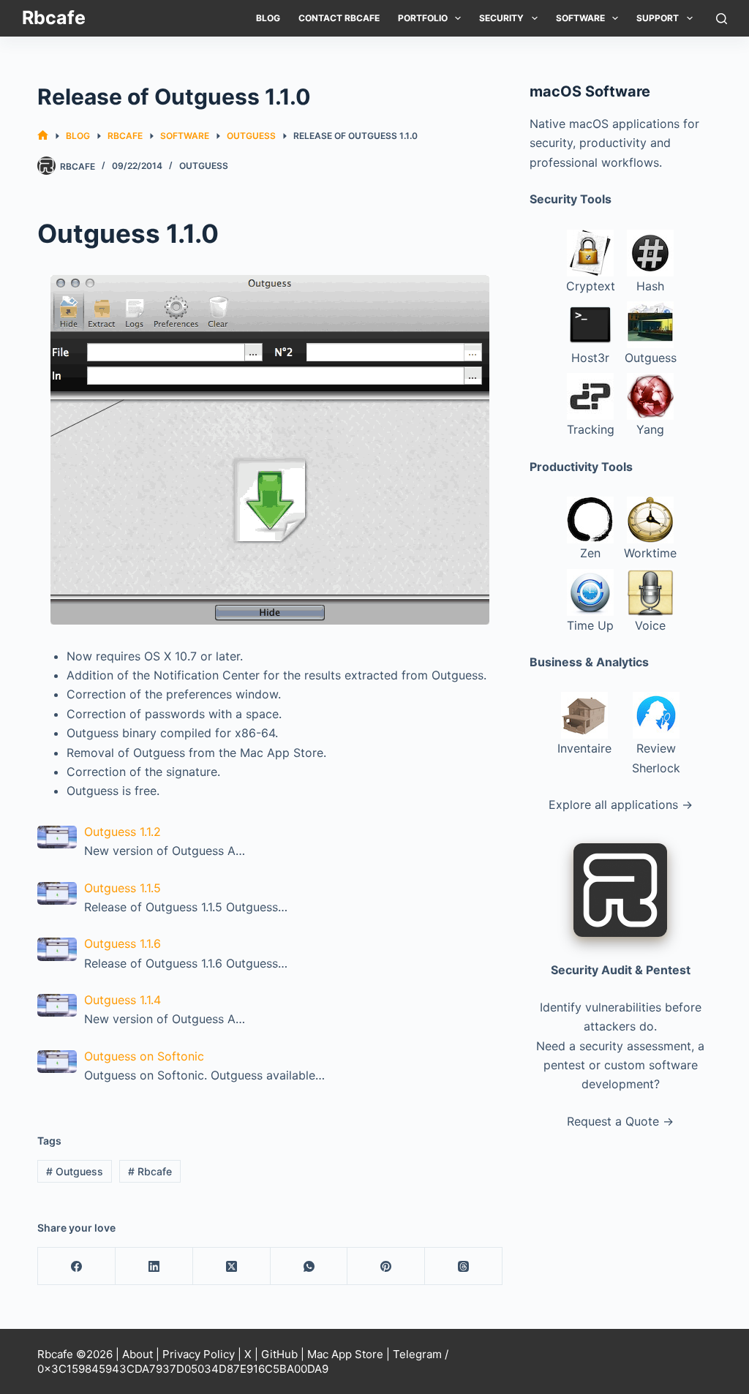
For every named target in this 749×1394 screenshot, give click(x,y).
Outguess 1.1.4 (122, 999)
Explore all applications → (621, 804)
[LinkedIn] (154, 1266)
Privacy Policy (198, 1354)
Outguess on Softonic (144, 1056)
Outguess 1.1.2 (122, 831)
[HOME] (42, 135)
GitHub (279, 1354)
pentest (564, 1065)
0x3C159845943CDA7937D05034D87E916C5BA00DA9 (182, 1369)
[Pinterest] (386, 1266)
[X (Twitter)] (232, 1266)
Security (501, 17)
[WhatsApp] (309, 1266)
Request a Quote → (620, 1121)
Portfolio (423, 17)
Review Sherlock (656, 758)
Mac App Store (345, 1354)
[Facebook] (77, 1266)
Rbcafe (54, 18)
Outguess (203, 165)
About (137, 1354)
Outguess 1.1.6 (122, 943)
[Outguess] (270, 450)
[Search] (721, 18)
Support (657, 17)
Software (580, 17)
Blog (268, 17)
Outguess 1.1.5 (122, 888)
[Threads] (464, 1266)
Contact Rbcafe (339, 17)
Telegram (417, 1354)
